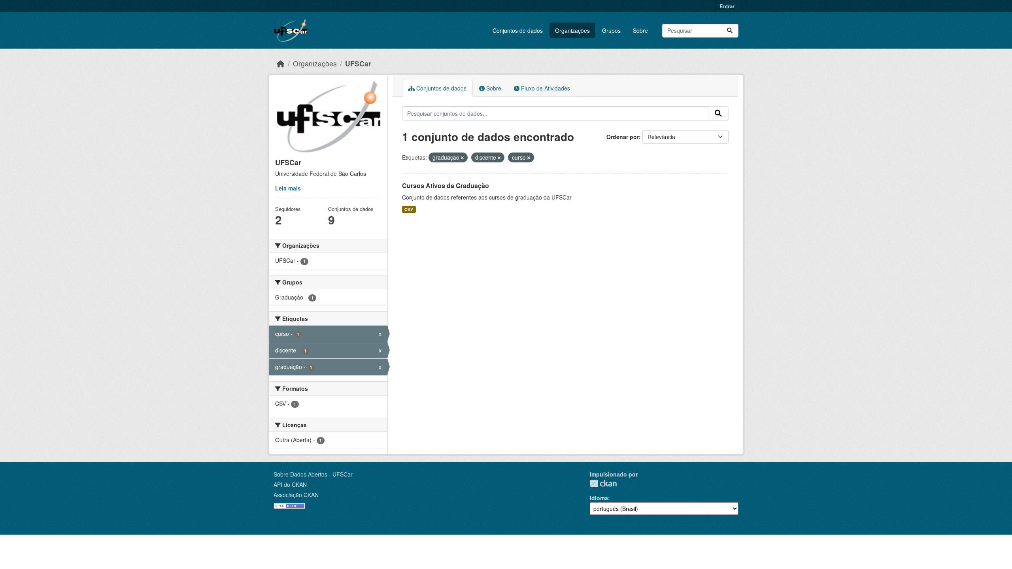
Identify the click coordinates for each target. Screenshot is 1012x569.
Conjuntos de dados (518, 30)
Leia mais (288, 188)
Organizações (572, 30)
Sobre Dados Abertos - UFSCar (313, 474)
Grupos (611, 30)
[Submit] (730, 31)
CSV (408, 209)
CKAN (603, 483)
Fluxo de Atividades (544, 88)
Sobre (640, 30)
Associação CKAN (296, 495)
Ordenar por (622, 137)
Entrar (726, 6)
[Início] (281, 63)
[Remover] (462, 157)
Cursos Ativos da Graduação (445, 185)
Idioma (599, 498)
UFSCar (358, 63)
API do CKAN (290, 484)
